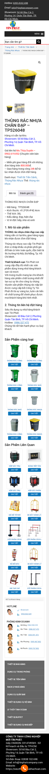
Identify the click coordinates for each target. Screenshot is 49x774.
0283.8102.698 (20, 3)
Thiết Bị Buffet (15, 717)
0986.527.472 (21, 322)
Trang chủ (9, 47)
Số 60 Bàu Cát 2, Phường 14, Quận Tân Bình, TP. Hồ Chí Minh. (20, 15)
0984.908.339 (32, 625)
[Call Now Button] (24, 768)
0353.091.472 (33, 635)
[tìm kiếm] (38, 41)
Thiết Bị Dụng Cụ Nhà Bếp (20, 725)
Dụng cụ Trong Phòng (18, 672)
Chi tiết (14, 365)
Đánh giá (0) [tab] (27, 193)
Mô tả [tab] (12, 193)
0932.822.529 (26, 614)
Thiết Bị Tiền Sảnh (26, 47)
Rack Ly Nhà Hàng (16, 687)
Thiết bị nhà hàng (16, 664)
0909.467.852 (36, 642)
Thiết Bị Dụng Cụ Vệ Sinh (19, 702)
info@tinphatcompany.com (24, 7)
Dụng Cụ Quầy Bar (16, 694)
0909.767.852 (34, 648)
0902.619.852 (12, 153)
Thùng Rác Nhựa (12, 51)
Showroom (25, 610)
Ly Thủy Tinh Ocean (17, 710)
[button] (39, 62)
